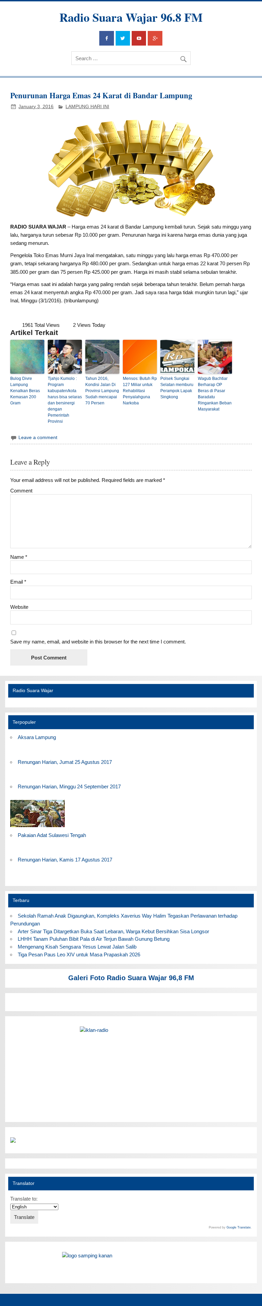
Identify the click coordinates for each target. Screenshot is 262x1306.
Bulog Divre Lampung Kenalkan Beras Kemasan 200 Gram (25, 390)
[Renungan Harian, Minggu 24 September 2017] (37, 827)
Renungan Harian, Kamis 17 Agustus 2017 (65, 860)
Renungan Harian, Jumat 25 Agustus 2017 (65, 762)
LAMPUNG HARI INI (87, 106)
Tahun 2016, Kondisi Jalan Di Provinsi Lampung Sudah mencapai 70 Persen (102, 390)
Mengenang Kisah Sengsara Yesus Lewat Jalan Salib (78, 947)
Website (19, 606)
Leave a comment (37, 437)
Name (18, 556)
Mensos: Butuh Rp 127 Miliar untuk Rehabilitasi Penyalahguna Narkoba (140, 390)
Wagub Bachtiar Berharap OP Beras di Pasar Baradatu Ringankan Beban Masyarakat (215, 394)
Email (18, 581)
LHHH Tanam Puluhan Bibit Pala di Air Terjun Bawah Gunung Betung (94, 939)
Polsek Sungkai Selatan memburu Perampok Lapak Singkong (176, 387)
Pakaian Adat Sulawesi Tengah (52, 835)
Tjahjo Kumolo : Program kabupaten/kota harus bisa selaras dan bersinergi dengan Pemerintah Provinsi (65, 400)
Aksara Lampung (37, 737)
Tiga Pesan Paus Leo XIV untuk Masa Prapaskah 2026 (79, 954)
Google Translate (239, 1227)
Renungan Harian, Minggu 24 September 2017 (69, 786)
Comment (21, 490)
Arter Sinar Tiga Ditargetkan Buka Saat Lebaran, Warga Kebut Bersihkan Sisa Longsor (113, 931)
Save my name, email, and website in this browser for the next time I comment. (98, 641)
